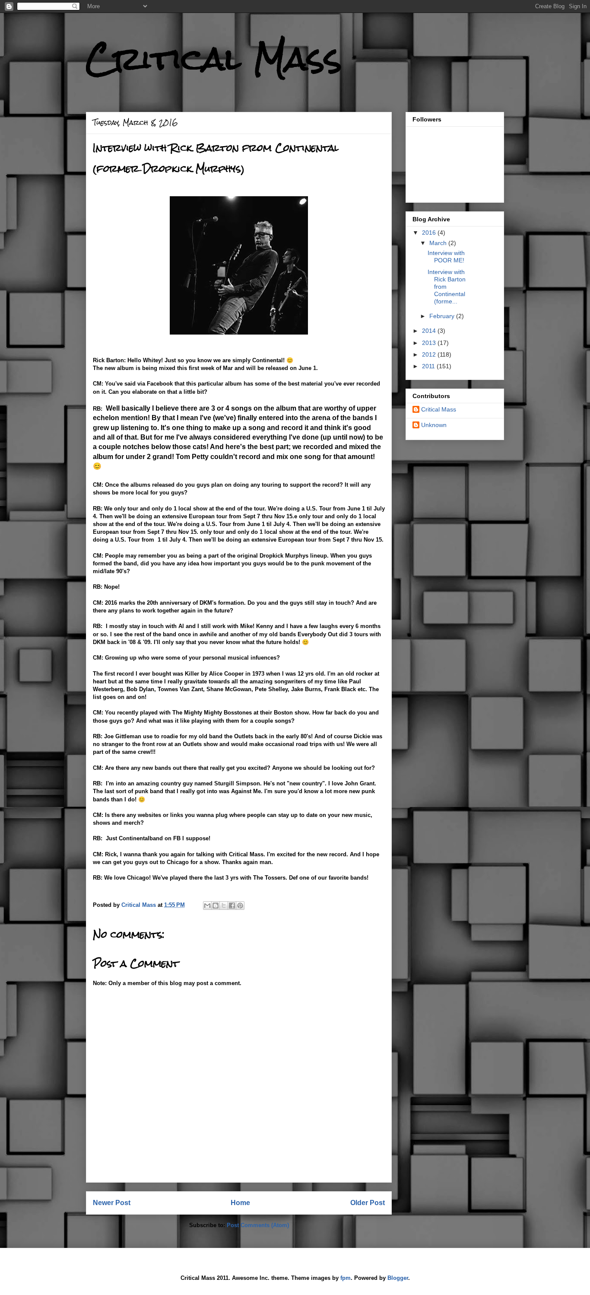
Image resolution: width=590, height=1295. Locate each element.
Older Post (367, 1202)
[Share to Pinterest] (240, 905)
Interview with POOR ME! (446, 256)
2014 (430, 330)
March (438, 242)
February (442, 316)
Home (240, 1202)
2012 (430, 354)
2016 (430, 232)
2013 (430, 342)
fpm (345, 1278)
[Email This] (207, 905)
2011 (429, 366)
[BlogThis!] (215, 905)
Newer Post (111, 1202)
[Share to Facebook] (232, 905)
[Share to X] (223, 905)
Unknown (434, 424)
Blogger (397, 1278)
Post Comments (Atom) (258, 1225)
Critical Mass (214, 58)
